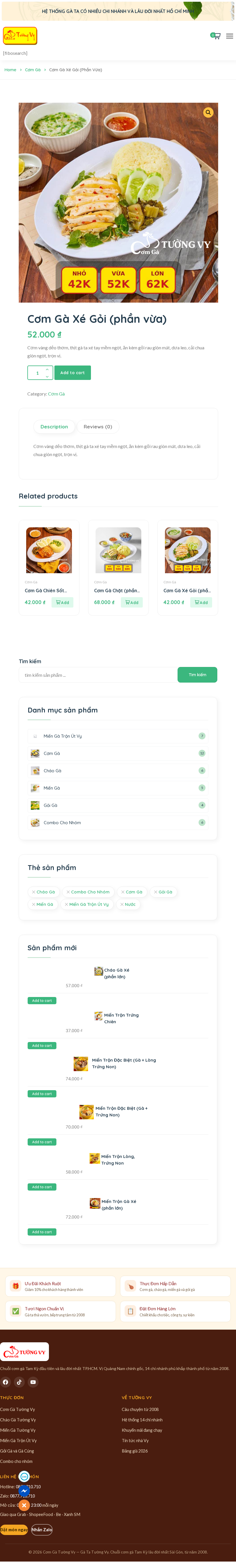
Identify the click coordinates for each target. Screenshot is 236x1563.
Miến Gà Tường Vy (17, 1430)
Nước (130, 904)
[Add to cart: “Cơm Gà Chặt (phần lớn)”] (132, 602)
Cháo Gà (46, 892)
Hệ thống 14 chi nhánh (142, 1419)
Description (54, 426)
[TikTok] (19, 1382)
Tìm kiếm (30, 661)
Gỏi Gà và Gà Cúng (17, 1450)
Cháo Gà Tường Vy (18, 1419)
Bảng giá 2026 (135, 1450)
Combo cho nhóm (16, 1461)
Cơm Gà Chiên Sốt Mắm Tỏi (44, 591)
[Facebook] (5, 1382)
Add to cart (72, 372)
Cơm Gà (33, 69)
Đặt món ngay (14, 1529)
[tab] (55, 427)
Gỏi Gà (165, 892)
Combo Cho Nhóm (90, 892)
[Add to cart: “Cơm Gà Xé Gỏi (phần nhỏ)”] (201, 602)
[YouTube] (33, 1382)
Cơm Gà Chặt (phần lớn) (115, 591)
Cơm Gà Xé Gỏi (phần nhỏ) (187, 591)
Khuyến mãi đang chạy (142, 1430)
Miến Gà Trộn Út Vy (89, 904)
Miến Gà (45, 904)
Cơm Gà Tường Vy (17, 1409)
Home (10, 69)
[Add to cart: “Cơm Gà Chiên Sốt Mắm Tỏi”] (62, 602)
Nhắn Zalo (42, 1529)
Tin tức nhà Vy (135, 1440)
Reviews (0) (98, 426)
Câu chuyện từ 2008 (140, 1409)
